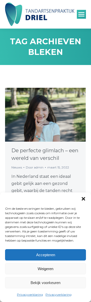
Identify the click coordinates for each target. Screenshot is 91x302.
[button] (83, 198)
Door (34, 167)
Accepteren (45, 255)
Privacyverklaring (30, 294)
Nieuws (16, 167)
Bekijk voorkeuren (45, 283)
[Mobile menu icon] (81, 14)
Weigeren (45, 269)
